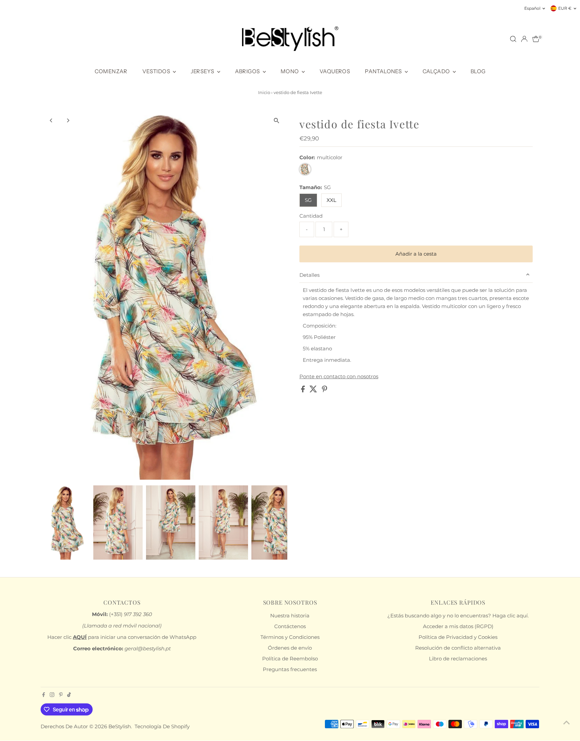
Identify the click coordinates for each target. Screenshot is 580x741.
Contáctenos (290, 626)
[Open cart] (535, 39)
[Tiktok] (68, 695)
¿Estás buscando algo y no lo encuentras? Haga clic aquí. (458, 615)
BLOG (478, 71)
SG (308, 200)
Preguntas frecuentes (290, 669)
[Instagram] (52, 695)
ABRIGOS (248, 71)
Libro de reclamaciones (458, 658)
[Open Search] (513, 39)
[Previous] (51, 120)
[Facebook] (44, 695)
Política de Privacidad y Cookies (458, 637)
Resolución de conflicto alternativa (458, 648)
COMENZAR (111, 71)
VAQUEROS (335, 71)
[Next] (68, 120)
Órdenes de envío (290, 648)
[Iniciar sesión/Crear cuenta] (524, 39)
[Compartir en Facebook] (303, 390)
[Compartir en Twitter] (314, 390)
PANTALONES (384, 71)
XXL (331, 200)
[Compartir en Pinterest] (324, 390)
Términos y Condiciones (290, 637)
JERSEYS (203, 71)
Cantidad (311, 216)
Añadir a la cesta (416, 254)
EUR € (565, 8)
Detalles (309, 275)
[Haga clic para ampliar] (276, 120)
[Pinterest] (60, 695)
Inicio (264, 92)
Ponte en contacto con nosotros (338, 376)
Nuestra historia (289, 615)
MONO (290, 71)
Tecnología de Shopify (162, 726)
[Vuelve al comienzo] (566, 722)
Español (532, 8)
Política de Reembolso (290, 658)
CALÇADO (437, 71)
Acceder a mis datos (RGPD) (458, 626)
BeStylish (119, 726)
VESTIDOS (157, 71)
